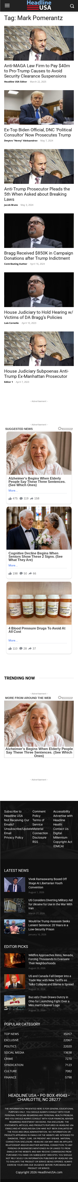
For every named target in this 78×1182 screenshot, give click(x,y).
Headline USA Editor (15, 81)
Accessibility (61, 811)
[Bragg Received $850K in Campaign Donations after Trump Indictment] (39, 230)
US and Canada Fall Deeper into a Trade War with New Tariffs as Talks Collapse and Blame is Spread (51, 980)
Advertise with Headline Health (63, 820)
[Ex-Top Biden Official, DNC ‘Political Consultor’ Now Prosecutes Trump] (39, 107)
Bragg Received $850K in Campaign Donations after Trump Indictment (38, 256)
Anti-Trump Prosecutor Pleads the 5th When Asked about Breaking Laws (37, 194)
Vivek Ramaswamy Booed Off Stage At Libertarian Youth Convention (47, 883)
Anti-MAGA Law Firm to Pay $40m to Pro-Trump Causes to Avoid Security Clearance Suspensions (37, 71)
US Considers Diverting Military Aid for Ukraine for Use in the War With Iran (50, 904)
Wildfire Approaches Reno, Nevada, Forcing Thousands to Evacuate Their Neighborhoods (50, 959)
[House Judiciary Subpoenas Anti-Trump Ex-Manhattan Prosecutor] (39, 348)
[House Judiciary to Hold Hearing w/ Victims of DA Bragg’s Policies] (39, 289)
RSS (35, 841)
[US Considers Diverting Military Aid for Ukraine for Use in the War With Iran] (14, 905)
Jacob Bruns (11, 204)
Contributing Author (15, 263)
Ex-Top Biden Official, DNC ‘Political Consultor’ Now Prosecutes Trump (38, 132)
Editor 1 (8, 381)
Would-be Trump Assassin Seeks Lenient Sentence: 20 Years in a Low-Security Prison (49, 925)
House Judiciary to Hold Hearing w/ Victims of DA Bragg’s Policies (38, 315)
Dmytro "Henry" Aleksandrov (20, 140)
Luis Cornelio (11, 322)
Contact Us (60, 828)
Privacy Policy (13, 837)
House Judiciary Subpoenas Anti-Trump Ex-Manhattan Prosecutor (36, 374)
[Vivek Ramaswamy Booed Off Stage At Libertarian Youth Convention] (14, 884)
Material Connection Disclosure (40, 833)
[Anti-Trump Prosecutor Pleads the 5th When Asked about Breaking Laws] (39, 166)
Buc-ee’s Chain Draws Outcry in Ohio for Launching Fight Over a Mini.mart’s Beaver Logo (48, 1001)
